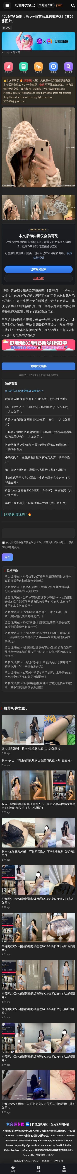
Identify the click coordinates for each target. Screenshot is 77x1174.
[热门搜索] (69, 68)
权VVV (6, 28)
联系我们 (46, 1160)
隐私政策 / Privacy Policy (27, 1160)
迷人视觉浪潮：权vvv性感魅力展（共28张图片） (32, 748)
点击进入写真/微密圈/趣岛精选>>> (24, 391)
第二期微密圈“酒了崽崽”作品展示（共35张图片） (36, 469)
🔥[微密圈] (26, 80)
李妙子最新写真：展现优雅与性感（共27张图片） (36, 503)
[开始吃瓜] (38, 68)
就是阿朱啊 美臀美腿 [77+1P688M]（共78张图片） (36, 398)
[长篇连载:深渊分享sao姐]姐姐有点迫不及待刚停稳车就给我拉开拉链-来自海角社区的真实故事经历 (38, 651)
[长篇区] (23, 68)
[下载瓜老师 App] (59, 5)
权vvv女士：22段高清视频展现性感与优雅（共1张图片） (37, 760)
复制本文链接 (38, 366)
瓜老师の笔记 (25, 5)
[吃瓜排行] (9, 68)
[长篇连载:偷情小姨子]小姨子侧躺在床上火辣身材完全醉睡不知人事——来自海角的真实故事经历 (38, 637)
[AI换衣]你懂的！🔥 (18, 514)
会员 (41, 84)
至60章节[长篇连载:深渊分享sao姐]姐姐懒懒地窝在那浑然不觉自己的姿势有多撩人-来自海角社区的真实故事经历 (38, 601)
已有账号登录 (38, 269)
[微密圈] (54, 68)
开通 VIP (38, 278)
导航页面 (58, 1160)
